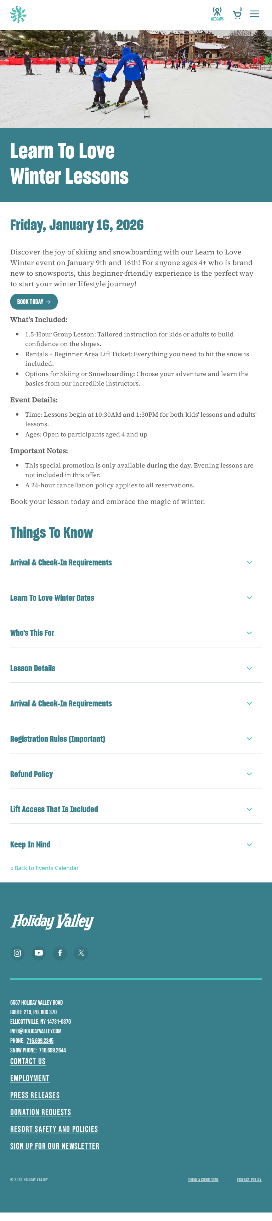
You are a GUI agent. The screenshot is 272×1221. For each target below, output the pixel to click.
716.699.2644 (52, 1050)
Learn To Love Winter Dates (52, 597)
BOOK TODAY (30, 302)
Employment (30, 1078)
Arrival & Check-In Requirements (61, 562)
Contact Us (28, 1061)
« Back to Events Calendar (44, 868)
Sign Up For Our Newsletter (55, 1146)
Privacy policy (249, 1179)
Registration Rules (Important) (57, 738)
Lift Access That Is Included (54, 809)
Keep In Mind (30, 844)
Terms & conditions (203, 1179)
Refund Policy (31, 774)
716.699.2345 (40, 1041)
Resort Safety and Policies (54, 1129)
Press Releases (35, 1095)
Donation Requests (40, 1112)
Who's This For (32, 632)
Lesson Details (32, 668)
